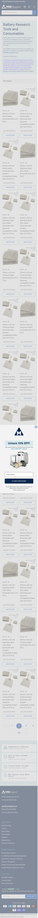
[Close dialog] (36, 427)
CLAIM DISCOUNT (19, 481)
